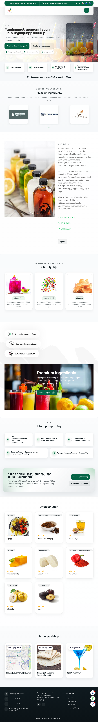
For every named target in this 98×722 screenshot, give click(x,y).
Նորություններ (72, 704)
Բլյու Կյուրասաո (74, 673)
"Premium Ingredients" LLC (53, 718)
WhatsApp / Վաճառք (79, 483)
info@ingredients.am (16, 693)
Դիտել (62, 242)
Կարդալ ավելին (45, 393)
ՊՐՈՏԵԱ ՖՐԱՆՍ (65, 223)
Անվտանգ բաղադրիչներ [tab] (25, 334)
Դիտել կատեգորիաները (42, 46)
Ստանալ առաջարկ (80, 477)
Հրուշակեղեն (49, 298)
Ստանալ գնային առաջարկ (17, 46)
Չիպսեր (79, 298)
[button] (48, 127)
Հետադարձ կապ (73, 708)
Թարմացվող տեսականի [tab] (26, 344)
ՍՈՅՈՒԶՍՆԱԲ (64, 229)
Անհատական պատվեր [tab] (25, 354)
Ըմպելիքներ (19, 298)
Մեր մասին (70, 698)
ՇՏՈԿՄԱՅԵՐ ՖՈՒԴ (66, 217)
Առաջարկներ (71, 701)
